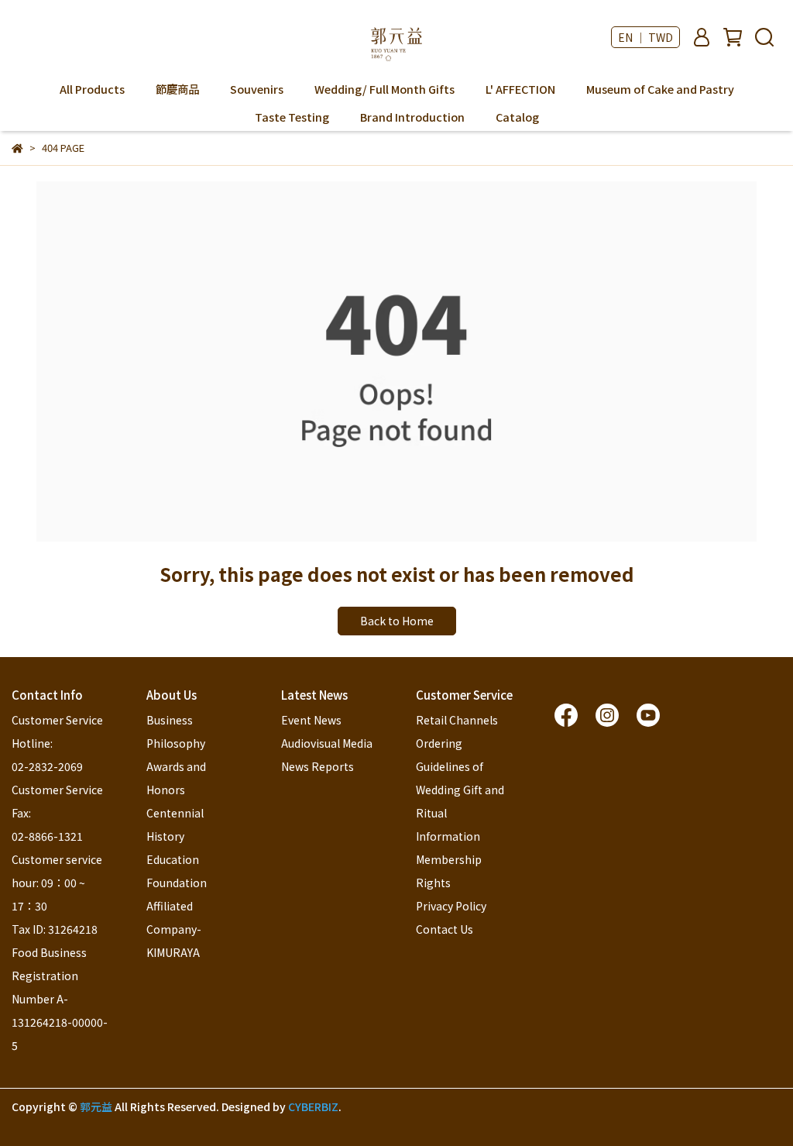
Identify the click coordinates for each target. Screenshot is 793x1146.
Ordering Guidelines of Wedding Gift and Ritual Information (461, 789)
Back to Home (397, 620)
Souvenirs (256, 89)
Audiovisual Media (326, 743)
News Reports (317, 766)
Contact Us (444, 929)
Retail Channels (457, 720)
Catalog (517, 117)
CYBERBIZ (313, 1106)
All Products (92, 89)
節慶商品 (177, 89)
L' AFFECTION (520, 89)
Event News (311, 720)
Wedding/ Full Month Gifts (384, 89)
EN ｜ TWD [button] (645, 37)
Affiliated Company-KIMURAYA (173, 929)
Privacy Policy (451, 906)
